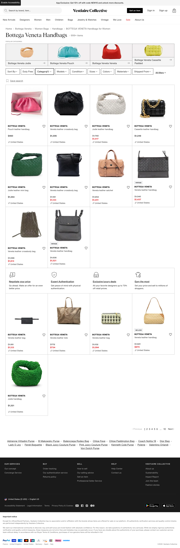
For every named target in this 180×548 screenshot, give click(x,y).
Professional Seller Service (89, 480)
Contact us (116, 472)
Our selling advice (85, 472)
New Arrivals (9, 19)
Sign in (151, 10)
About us (150, 468)
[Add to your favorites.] (44, 126)
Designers (25, 19)
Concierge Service (13, 472)
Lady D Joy (14, 445)
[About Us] (146, 20)
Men (48, 19)
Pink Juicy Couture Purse (93, 445)
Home (9, 28)
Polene (141, 445)
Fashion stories (152, 485)
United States (29, 544)
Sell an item (134, 10)
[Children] (65, 20)
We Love (117, 19)
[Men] (53, 20)
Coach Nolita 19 (147, 441)
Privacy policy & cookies (62, 505)
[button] (174, 11)
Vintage (104, 19)
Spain (46, 544)
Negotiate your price (20, 281)
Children (59, 19)
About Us (139, 19)
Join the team (152, 480)
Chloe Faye (99, 441)
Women (38, 19)
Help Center (116, 468)
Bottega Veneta (23, 28)
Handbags (57, 28)
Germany (38, 544)
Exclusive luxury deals (104, 281)
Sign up (163, 10)
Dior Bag (165, 441)
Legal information (34, 505)
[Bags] (75, 20)
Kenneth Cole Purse (122, 445)
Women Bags (42, 28)
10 (164, 429)
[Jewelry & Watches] (98, 20)
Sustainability (152, 472)
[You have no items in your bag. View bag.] (174, 11)
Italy (51, 544)
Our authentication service (55, 472)
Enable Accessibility (10, 2)
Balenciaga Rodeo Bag (76, 441)
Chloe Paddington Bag (121, 441)
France (5, 544)
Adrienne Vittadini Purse (20, 441)
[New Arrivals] (17, 20)
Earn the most (142, 281)
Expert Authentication (62, 281)
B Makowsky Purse (48, 441)
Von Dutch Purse (90, 448)
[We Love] (124, 20)
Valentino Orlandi (158, 445)
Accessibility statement (14, 505)
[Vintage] (111, 20)
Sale (128, 19)
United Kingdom (16, 544)
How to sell (82, 468)
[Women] (44, 20)
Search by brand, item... (20, 10)
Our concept (10, 468)
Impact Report (152, 476)
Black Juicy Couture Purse (61, 445)
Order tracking (49, 468)
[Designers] (32, 20)
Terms (47, 505)
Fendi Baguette (33, 445)
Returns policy (49, 476)
